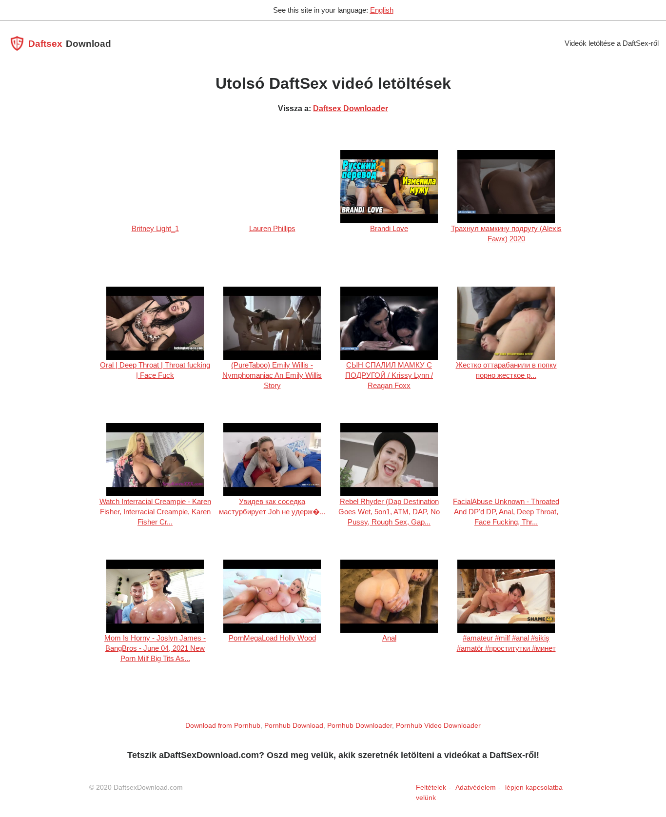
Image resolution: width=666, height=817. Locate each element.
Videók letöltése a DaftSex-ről (612, 43)
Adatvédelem (475, 787)
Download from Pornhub (222, 725)
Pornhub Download (293, 725)
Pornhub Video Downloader (438, 725)
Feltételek (431, 787)
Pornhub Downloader (359, 725)
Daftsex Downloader (350, 108)
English (381, 10)
